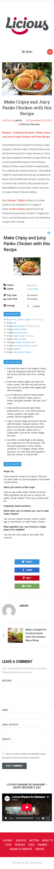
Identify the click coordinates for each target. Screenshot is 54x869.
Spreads (20, 844)
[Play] (6, 818)
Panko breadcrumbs (25, 342)
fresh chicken (17, 209)
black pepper (19, 326)
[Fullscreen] (48, 818)
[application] (27, 807)
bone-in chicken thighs (19, 319)
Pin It (28, 578)
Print (29, 586)
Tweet (29, 562)
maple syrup (18, 335)
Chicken (7, 840)
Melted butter (20, 329)
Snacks (39, 849)
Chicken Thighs (16, 200)
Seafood (21, 840)
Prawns (42, 844)
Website (6, 739)
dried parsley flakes (21, 352)
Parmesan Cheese (22, 345)
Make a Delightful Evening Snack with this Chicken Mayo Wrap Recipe (36, 635)
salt (14, 322)
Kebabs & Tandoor (21, 849)
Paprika (16, 348)
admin (18, 120)
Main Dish (32, 285)
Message (7, 680)
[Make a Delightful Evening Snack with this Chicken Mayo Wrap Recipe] (15, 635)
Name (5, 710)
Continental (32, 289)
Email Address (10, 724)
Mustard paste (21, 332)
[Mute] (43, 818)
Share (29, 570)
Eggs (31, 844)
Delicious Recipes (30, 124)
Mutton (34, 840)
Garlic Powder (19, 339)
